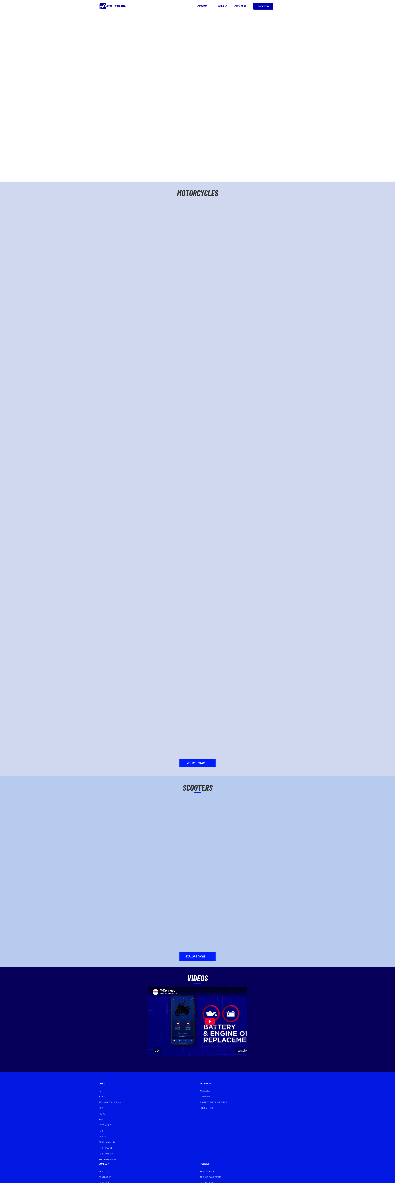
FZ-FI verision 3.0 (107, 1142)
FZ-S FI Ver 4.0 (106, 1153)
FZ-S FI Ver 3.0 (105, 1148)
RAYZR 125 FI (206, 1096)
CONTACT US (105, 1177)
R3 (100, 1091)
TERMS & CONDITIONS (210, 1177)
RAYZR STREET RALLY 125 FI (214, 1102)
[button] (291, 6)
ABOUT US (104, 1171)
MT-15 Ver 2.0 (105, 1125)
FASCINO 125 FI (207, 1108)
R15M (101, 1108)
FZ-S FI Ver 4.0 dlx (107, 1159)
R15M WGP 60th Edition (110, 1102)
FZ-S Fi (102, 1136)
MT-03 (102, 1096)
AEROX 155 (205, 1091)
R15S (101, 1119)
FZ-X (101, 1130)
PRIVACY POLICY (208, 1171)
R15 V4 (102, 1113)
